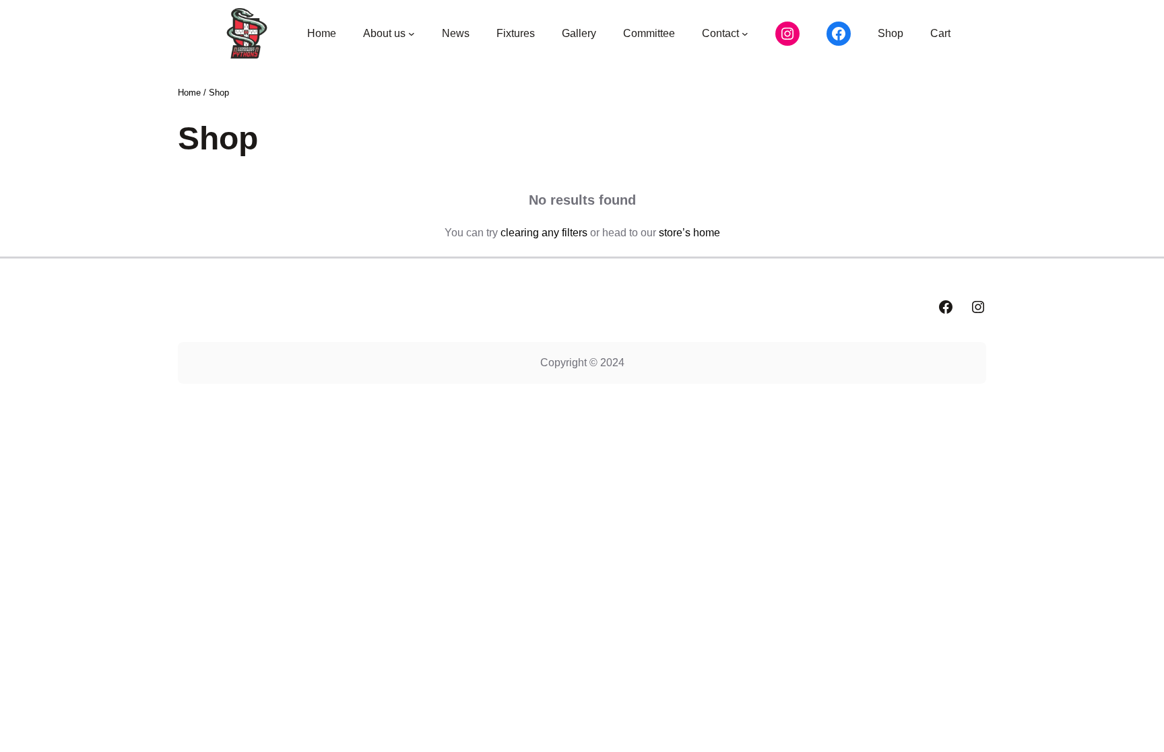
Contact (720, 33)
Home (189, 93)
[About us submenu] (411, 33)
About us (384, 33)
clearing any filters (543, 232)
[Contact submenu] (745, 33)
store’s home (689, 232)
